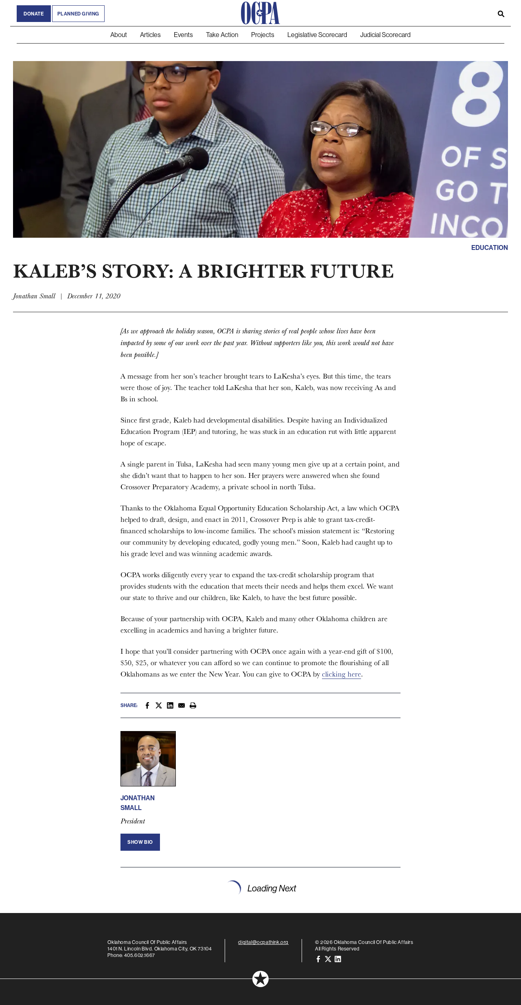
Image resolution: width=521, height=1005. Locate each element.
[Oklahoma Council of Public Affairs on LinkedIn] (338, 958)
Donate (34, 14)
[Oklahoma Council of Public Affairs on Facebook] (318, 958)
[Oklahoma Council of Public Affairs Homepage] (260, 13)
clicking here (341, 674)
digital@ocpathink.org (263, 942)
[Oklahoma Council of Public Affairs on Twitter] (328, 958)
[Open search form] (501, 13)
